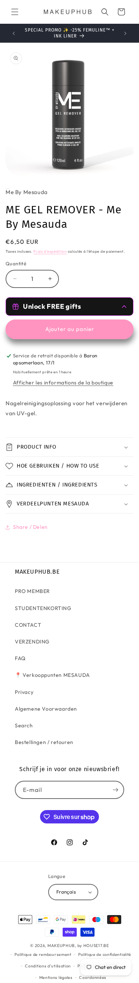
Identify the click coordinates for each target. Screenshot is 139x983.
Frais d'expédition (50, 251)
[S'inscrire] (115, 790)
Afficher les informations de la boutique (63, 382)
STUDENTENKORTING (43, 608)
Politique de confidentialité (105, 954)
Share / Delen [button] (30, 527)
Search (24, 725)
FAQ (20, 658)
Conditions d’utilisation (48, 966)
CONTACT (28, 625)
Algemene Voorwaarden (46, 708)
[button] (15, 12)
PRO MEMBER (32, 591)
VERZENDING (32, 641)
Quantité (16, 263)
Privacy (24, 692)
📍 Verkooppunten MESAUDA (52, 675)
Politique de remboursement (43, 954)
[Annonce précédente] (14, 33)
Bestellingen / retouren (44, 742)
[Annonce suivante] (125, 33)
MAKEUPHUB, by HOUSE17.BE (78, 945)
